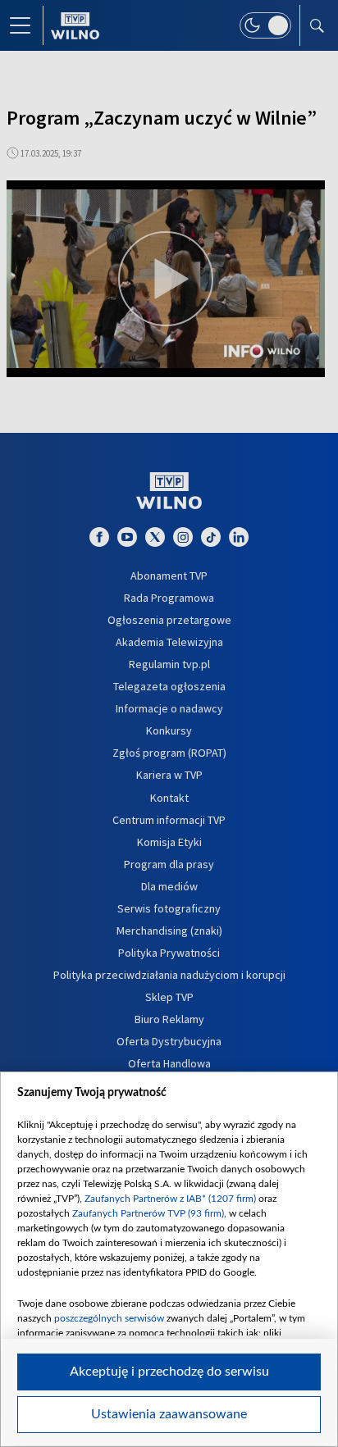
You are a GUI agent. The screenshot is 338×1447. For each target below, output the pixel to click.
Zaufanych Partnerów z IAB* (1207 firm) (170, 1199)
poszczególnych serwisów (109, 1318)
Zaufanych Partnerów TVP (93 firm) (148, 1213)
